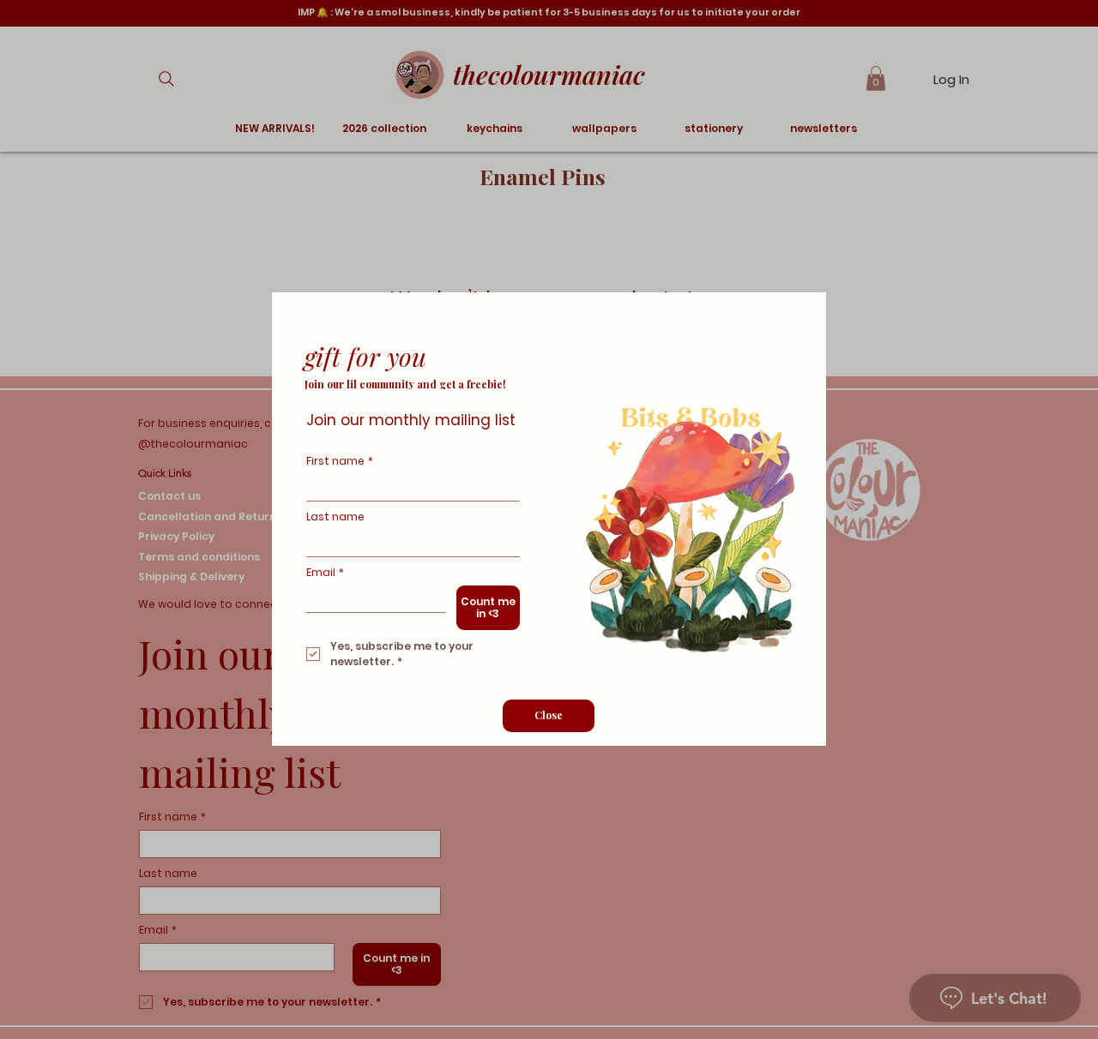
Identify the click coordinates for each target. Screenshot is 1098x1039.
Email (325, 572)
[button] (548, 716)
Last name (335, 516)
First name (339, 460)
